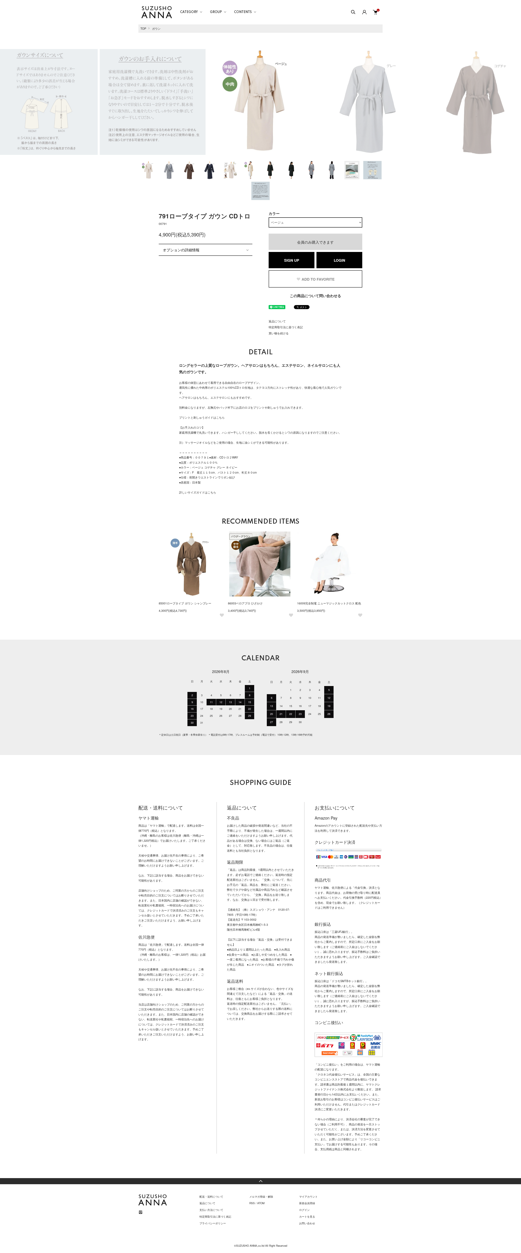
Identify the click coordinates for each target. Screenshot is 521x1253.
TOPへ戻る (260, 1181)
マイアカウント (308, 1196)
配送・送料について (211, 1196)
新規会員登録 (307, 1203)
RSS (252, 1203)
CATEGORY (189, 12)
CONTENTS (243, 12)
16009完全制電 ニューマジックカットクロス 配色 (329, 603)
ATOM (261, 1203)
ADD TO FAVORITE (318, 279)
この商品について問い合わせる (315, 295)
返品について (277, 321)
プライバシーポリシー (212, 1223)
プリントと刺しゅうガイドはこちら (202, 417)
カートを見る (307, 1216)
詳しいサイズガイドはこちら (197, 492)
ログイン (304, 1210)
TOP (143, 28)
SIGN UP (291, 260)
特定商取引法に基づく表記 (286, 327)
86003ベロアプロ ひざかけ (245, 603)
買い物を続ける (279, 333)
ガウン (156, 28)
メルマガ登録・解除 (261, 1196)
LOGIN (339, 260)
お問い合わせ (307, 1223)
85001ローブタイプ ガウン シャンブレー (185, 603)
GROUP (216, 12)
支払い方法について (211, 1210)
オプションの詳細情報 (181, 249)
